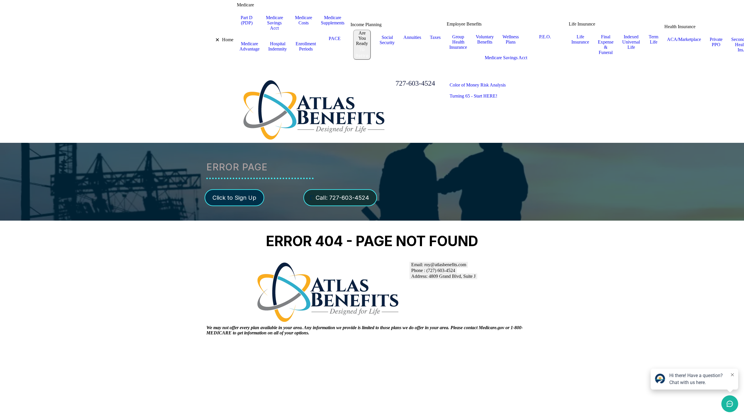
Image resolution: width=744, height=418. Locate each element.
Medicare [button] (245, 4)
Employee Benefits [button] (464, 23)
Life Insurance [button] (582, 23)
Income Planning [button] (366, 24)
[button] (213, 40)
